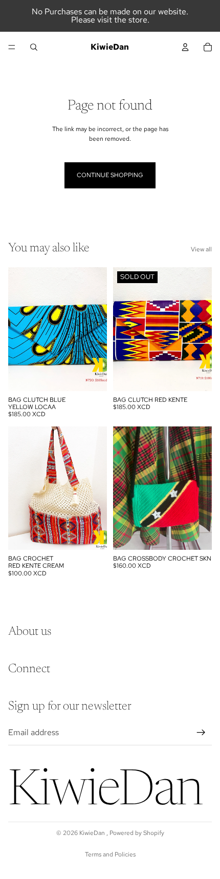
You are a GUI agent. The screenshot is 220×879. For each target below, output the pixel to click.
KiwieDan (92, 833)
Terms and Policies (110, 854)
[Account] (185, 47)
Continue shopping (110, 175)
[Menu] (12, 47)
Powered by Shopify (136, 833)
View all (201, 249)
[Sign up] (201, 732)
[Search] (34, 47)
